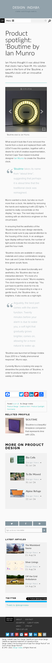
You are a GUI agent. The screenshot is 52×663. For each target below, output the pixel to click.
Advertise (20, 623)
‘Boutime (19, 168)
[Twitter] (21, 394)
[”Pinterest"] (39, 523)
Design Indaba (17, 648)
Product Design (12, 406)
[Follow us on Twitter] (11, 523)
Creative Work (25, 406)
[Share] (41, 394)
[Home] (26, 7)
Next (40, 117)
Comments (11, 409)
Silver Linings (31, 562)
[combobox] (39, 20)
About (19, 619)
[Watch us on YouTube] (26, 634)
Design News (32, 462)
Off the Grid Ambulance (31, 578)
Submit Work (33, 623)
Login (18, 626)
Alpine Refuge (33, 491)
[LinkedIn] (31, 394)
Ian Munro (19, 158)
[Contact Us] (44, 634)
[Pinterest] (26, 394)
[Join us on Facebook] (25, 523)
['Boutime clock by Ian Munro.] (26, 131)
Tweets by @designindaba (18, 605)
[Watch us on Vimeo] (30, 634)
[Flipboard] (36, 394)
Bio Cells (30, 457)
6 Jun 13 (16, 403)
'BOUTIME (31, 419)
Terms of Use (21, 629)
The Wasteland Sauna (32, 546)
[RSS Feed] (40, 634)
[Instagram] (21, 634)
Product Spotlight (37, 406)
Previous (11, 117)
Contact (29, 619)
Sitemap (28, 626)
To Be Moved (33, 474)
